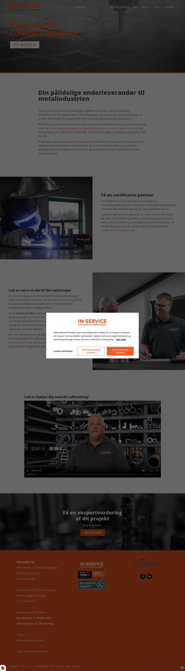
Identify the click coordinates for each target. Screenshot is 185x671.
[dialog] (92, 335)
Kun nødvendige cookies (91, 351)
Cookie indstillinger (63, 351)
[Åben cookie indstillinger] (3, 668)
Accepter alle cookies (120, 351)
